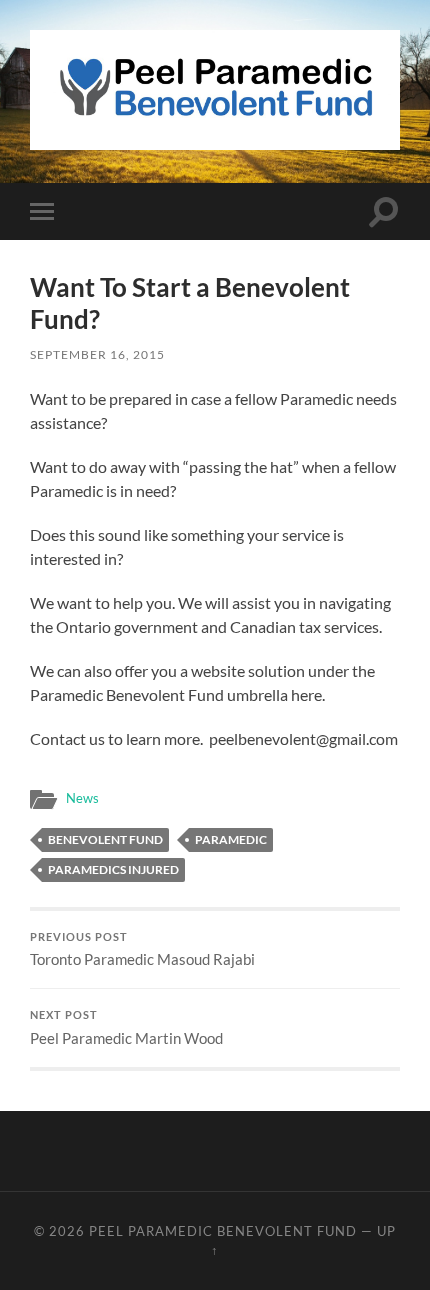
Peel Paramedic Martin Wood (126, 1028)
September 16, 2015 (97, 354)
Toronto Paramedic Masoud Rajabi (142, 950)
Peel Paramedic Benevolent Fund (223, 1231)
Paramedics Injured (113, 869)
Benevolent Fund (105, 839)
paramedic (231, 839)
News (82, 798)
